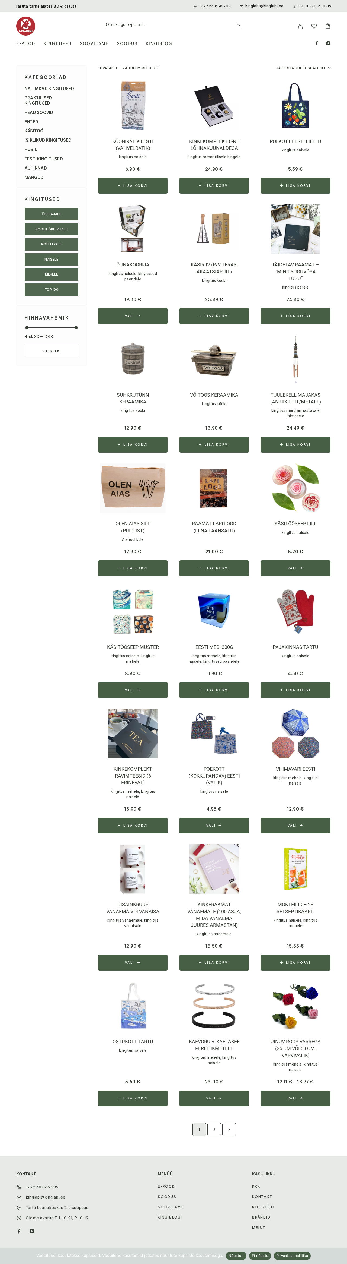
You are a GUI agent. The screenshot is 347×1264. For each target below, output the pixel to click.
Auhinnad (36, 168)
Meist (258, 1227)
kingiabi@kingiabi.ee (264, 6)
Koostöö (263, 1207)
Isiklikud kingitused (48, 140)
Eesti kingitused (44, 159)
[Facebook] (316, 44)
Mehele (51, 274)
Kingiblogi (160, 43)
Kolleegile (51, 244)
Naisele (51, 259)
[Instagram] (328, 44)
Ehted (31, 121)
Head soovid (39, 112)
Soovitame (94, 43)
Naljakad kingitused (49, 88)
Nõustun (236, 1255)
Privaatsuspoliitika (292, 1255)
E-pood (25, 43)
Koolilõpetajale (52, 229)
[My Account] (300, 26)
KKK (256, 1186)
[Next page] (229, 1129)
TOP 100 (51, 289)
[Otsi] (238, 24)
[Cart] (328, 26)
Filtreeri (52, 351)
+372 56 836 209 (215, 6)
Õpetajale (51, 214)
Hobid (31, 149)
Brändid (261, 1217)
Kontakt (262, 1197)
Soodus (127, 43)
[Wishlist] (314, 27)
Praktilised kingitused (38, 100)
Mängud (34, 177)
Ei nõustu (260, 1255)
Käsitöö (34, 131)
